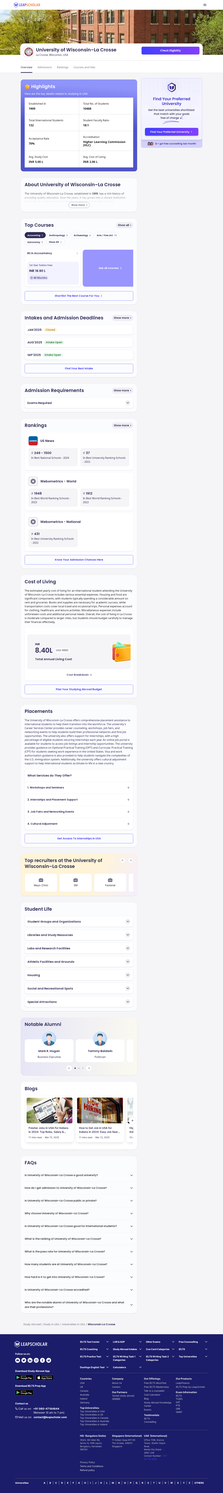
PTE (178, 1405)
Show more (121, 318)
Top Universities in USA (92, 1411)
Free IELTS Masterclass (156, 1386)
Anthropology (58, 235)
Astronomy (35, 242)
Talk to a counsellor (154, 1390)
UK (81, 1386)
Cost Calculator (152, 1394)
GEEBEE (116, 1399)
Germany (85, 1402)
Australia (84, 1394)
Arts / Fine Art (107, 235)
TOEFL (179, 1399)
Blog (146, 1398)
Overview (26, 67)
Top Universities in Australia (94, 1421)
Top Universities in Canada (94, 1417)
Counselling (150, 1421)
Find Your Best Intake (79, 368)
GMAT (179, 1412)
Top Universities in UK (91, 1414)
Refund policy (87, 1470)
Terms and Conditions (91, 1466)
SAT (178, 1402)
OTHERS (199, 1482)
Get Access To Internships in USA (79, 838)
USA (82, 1383)
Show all (123, 225)
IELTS (147, 1418)
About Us (117, 1383)
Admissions (45, 67)
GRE (178, 1408)
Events (147, 1409)
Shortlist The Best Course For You (77, 296)
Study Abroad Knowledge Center (157, 1404)
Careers (116, 1386)
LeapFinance (183, 1383)
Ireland (83, 1398)
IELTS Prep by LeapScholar (190, 1386)
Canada (84, 1390)
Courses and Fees (84, 67)
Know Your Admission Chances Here (79, 560)
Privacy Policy (87, 1462)
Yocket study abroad (123, 1395)
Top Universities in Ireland (93, 1424)
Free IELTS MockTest (155, 1383)
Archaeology (82, 235)
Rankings (62, 67)
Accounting (35, 235)
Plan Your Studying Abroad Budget (79, 689)
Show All (54, 242)
